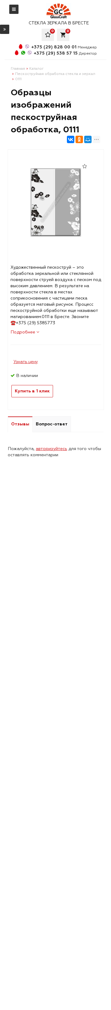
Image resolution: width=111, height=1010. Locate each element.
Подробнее (23, 332)
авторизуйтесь (51, 448)
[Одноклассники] (79, 139)
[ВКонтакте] (70, 139)
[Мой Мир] (88, 139)
